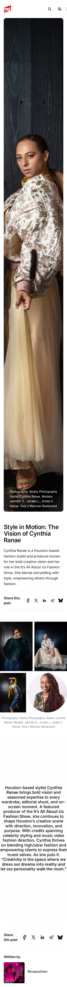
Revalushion (37, 971)
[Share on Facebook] (28, 600)
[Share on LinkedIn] (44, 600)
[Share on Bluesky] (60, 601)
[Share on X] (36, 600)
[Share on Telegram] (52, 600)
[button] (49, 9)
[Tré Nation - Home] (24, 9)
